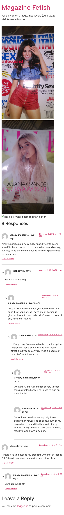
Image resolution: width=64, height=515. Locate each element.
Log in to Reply (8, 259)
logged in (22, 506)
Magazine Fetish (26, 7)
